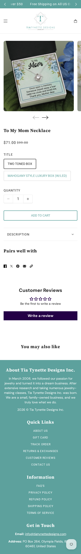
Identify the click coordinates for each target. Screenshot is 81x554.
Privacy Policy (40, 492)
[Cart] (75, 21)
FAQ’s (40, 485)
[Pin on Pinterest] (17, 266)
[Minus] (8, 199)
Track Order (41, 444)
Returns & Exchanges (40, 451)
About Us (40, 430)
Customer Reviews (40, 457)
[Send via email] (24, 266)
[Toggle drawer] (5, 21)
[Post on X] (11, 266)
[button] (31, 266)
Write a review (40, 315)
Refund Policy (40, 499)
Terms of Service (40, 513)
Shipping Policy (40, 506)
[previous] (5, 4)
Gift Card (40, 437)
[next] (76, 4)
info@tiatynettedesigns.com (45, 534)
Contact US (40, 464)
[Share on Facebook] (5, 266)
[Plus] (28, 199)
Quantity (12, 190)
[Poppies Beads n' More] (41, 21)
